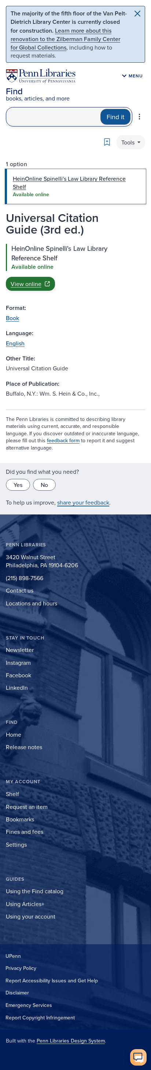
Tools (128, 142)
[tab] (75, 186)
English (15, 343)
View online (26, 284)
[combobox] (53, 117)
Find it (115, 116)
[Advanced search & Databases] (139, 116)
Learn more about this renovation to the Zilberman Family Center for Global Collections (65, 38)
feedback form (63, 440)
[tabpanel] (75, 267)
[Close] (137, 13)
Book (12, 318)
